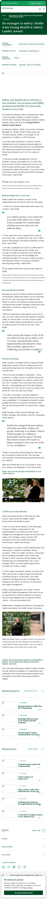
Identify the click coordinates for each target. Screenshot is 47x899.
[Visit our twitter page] (19, 867)
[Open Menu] (44, 9)
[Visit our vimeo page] (24, 867)
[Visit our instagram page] (14, 867)
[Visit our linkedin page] (3, 867)
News (4, 15)
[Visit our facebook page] (8, 867)
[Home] (8, 9)
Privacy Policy (28, 888)
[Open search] (40, 9)
